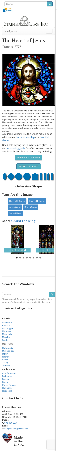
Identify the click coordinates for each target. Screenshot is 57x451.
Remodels (7, 387)
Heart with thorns (37, 201)
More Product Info (28, 157)
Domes (5, 379)
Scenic (5, 359)
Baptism (6, 325)
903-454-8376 (11, 422)
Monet (5, 353)
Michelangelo (8, 350)
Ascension (7, 322)
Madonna (6, 331)
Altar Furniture (8, 373)
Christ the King (23, 221)
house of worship (25, 137)
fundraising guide (15, 148)
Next (50, 239)
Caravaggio (7, 347)
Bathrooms (7, 376)
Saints (5, 340)
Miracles (6, 337)
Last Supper (7, 328)
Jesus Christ (15, 207)
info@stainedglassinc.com (16, 428)
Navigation (11, 31)
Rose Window (30, 207)
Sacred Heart (15, 213)
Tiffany (5, 362)
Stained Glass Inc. (11, 407)
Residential (7, 390)
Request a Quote (28, 166)
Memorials (7, 334)
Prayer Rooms (8, 384)
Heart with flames (17, 201)
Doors (5, 382)
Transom (6, 365)
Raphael (6, 356)
